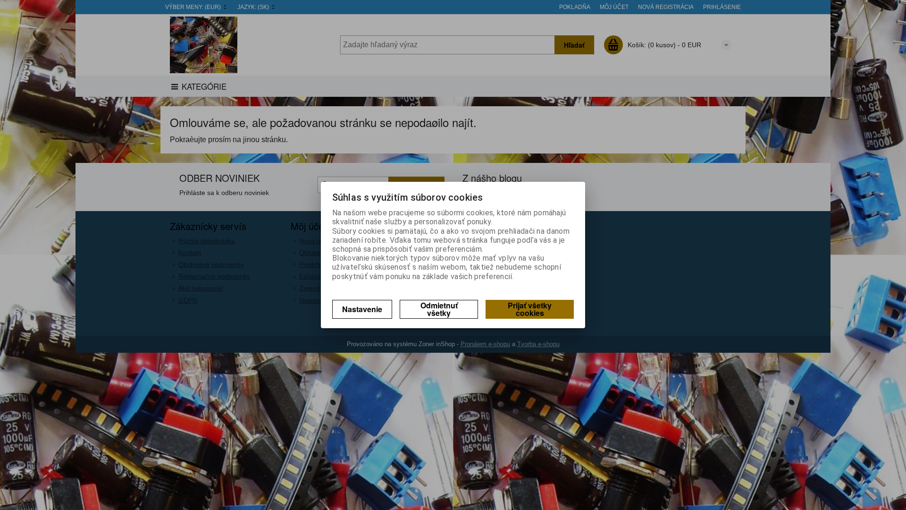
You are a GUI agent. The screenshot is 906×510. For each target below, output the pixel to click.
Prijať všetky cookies (530, 309)
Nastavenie (362, 309)
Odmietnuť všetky (439, 309)
